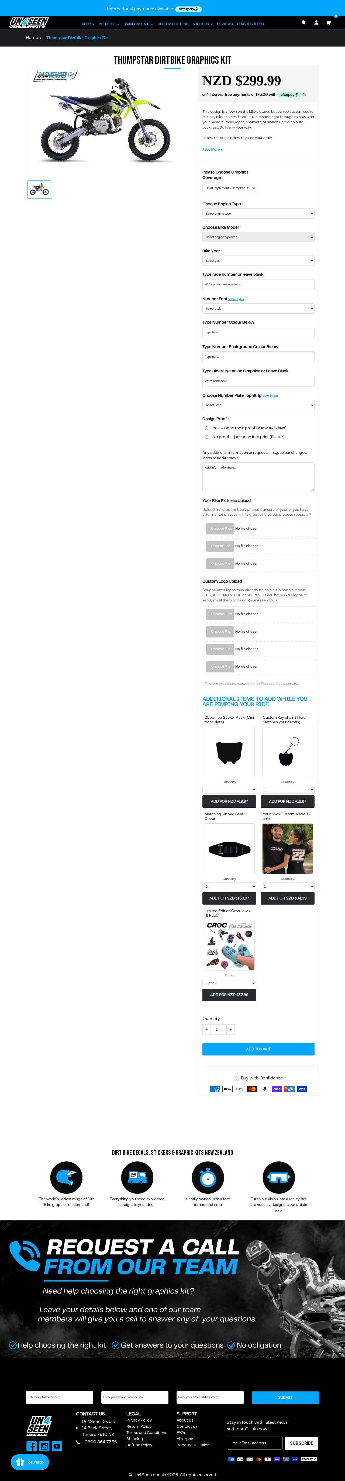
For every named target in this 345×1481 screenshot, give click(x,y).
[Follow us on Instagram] (44, 1447)
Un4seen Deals (136, 24)
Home (32, 38)
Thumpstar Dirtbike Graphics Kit (77, 38)
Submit (285, 1397)
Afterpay (185, 1439)
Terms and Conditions (146, 1433)
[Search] (304, 22)
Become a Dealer (193, 1445)
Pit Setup (107, 24)
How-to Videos (250, 24)
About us (185, 1420)
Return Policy (138, 1427)
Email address (190, 1386)
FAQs (181, 1433)
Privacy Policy (139, 1420)
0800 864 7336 (101, 1442)
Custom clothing (173, 24)
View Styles (236, 299)
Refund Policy (139, 1445)
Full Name (35, 1386)
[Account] (316, 22)
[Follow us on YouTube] (57, 1447)
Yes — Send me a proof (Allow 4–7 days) (250, 428)
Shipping (134, 1439)
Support (187, 1414)
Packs (229, 975)
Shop (86, 24)
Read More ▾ (212, 149)
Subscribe (240, 1414)
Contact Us (90, 1414)
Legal (133, 1414)
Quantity (229, 782)
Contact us (187, 1427)
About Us (201, 24)
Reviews (225, 24)
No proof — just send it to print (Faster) (249, 437)
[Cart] (329, 22)
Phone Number (115, 1386)
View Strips (270, 396)
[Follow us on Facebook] (31, 1447)
